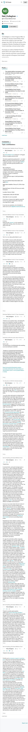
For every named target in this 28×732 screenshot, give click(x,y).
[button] (3, 150)
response (12, 222)
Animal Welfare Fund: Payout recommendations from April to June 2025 (15, 91)
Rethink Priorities (8, 106)
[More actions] (24, 74)
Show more (4, 61)
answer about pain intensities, (15, 612)
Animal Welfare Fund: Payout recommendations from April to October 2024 (13, 123)
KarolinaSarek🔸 (8, 81)
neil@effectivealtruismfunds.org (18, 206)
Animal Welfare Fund (9, 154)
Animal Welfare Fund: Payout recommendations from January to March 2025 (14, 98)
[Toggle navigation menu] (2, 2)
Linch (6, 132)
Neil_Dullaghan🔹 (9, 74)
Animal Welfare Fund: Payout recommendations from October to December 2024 (14, 110)
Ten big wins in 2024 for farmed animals (12, 380)
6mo (15, 150)
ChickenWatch (6, 446)
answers (8, 508)
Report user (25, 723)
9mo (18, 216)
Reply (4, 211)
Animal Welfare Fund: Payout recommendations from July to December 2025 (13, 78)
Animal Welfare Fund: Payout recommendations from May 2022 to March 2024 (15, 130)
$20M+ (22, 161)
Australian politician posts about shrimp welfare (14, 337)
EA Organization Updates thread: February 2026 (14, 148)
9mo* (18, 232)
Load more (4, 135)
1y (14, 339)
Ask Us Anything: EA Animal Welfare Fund (12, 457)
